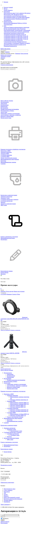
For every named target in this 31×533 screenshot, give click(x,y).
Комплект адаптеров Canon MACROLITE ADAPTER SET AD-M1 (15, 319)
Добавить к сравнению (15, 330)
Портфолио (7, 501)
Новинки (17, 53)
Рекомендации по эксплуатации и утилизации (15, 42)
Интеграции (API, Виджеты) (11, 14)
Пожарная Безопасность (10, 46)
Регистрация (4, 523)
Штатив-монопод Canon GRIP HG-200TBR (14, 352)
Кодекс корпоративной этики (12, 29)
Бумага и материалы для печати (9, 442)
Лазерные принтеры (12, 395)
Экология (6, 27)
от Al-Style (3, 294)
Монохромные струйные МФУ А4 (19, 414)
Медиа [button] (5, 8)
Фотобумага (7, 446)
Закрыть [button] (7, 52)
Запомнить (5, 518)
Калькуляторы (8, 451)
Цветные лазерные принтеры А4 (19, 399)
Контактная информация (10, 23)
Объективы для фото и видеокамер (16, 384)
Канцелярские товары (7, 449)
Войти (2, 48)
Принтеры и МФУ (9, 394)
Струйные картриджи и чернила (12, 432)
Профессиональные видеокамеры (16, 380)
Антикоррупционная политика (12, 34)
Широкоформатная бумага (11, 445)
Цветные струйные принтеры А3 (19, 411)
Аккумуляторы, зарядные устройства (17, 385)
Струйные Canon (14, 435)
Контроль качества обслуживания (13, 499)
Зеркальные (10, 374)
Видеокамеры (7, 378)
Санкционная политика (10, 41)
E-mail (2, 515)
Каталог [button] (6, 2)
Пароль (3, 516)
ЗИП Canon (10, 439)
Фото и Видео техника (7, 370)
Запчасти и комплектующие (11, 438)
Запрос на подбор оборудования (20, 17)
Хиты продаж (24, 53)
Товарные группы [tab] (5, 56)
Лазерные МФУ (11, 401)
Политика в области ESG (17, 33)
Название (9, 294)
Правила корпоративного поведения (19, 27)
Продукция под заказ (9, 13)
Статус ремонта (20, 13)
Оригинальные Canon (16, 431)
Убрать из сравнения (5, 330)
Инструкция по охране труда (18, 44)
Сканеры (6, 422)
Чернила (9, 436)
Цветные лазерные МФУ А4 (18, 407)
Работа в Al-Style (22, 23)
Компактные (10, 377)
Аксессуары (7, 383)
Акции (6, 10)
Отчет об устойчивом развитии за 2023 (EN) (16, 36)
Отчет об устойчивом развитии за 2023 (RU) (15, 35)
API (5, 493)
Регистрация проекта (9, 18)
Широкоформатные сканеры (14, 421)
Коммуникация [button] (8, 21)
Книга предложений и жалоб (13, 15)
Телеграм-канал (8, 24)
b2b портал (27, 13)
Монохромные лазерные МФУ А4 (19, 404)
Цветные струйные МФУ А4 (18, 415)
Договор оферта (8, 500)
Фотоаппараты (8, 373)
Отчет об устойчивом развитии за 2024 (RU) (16, 38)
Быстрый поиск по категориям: (9, 67)
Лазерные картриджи (9, 428)
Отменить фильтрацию (7, 64)
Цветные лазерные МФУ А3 (18, 405)
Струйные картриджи (13, 433)
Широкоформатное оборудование (13, 418)
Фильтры (3, 274)
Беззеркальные (11, 375)
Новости (10, 10)
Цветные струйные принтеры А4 (19, 409)
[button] (3, 57)
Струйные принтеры (12, 408)
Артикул (14, 294)
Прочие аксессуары (12, 388)
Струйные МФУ (11, 412)
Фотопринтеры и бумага (10, 381)
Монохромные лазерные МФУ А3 (19, 402)
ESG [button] (5, 26)
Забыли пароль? (5, 521)
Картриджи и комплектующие (9, 425)
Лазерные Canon (11, 429)
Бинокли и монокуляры (13, 387)
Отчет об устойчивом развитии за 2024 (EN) (16, 39)
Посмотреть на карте (6, 465)
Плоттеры (9, 419)
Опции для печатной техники (15, 417)
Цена (18, 294)
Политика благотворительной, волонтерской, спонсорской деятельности (17, 30)
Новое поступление (6, 55)
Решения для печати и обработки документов (13, 391)
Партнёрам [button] (7, 11)
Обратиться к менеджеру (7, 482)
